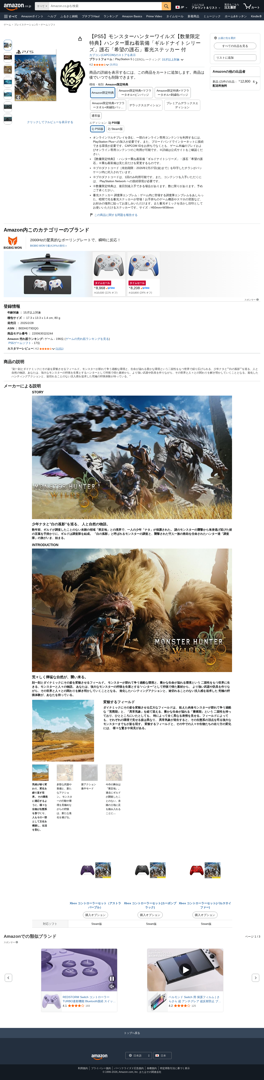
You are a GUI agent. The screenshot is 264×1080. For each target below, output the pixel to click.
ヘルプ (52, 16)
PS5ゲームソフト (19, 343)
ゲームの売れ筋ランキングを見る (87, 338)
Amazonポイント (32, 16)
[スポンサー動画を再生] (185, 970)
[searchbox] (105, 6)
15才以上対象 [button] (171, 59)
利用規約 (83, 1068)
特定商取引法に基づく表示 (175, 1068)
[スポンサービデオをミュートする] (112, 986)
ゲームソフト (48, 24)
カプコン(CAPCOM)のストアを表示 (112, 55)
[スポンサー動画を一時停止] (112, 979)
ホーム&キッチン (236, 16)
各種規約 (152, 1068)
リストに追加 (225, 57)
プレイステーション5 (26, 24)
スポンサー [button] (250, 299)
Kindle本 (256, 16)
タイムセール (175, 16)
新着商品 (193, 16)
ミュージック (212, 16)
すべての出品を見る (235, 46)
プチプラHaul (90, 16)
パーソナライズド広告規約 (129, 1068)
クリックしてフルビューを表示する (50, 122)
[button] (10, 16)
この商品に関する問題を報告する (116, 215)
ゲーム (7, 24)
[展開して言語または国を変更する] (186, 7)
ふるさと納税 (69, 16)
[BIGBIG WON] (13, 243)
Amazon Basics (132, 16)
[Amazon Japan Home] (99, 1057)
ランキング (111, 16)
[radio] (8, 45)
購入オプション (95, 915)
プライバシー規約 (101, 1068)
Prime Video (154, 16)
